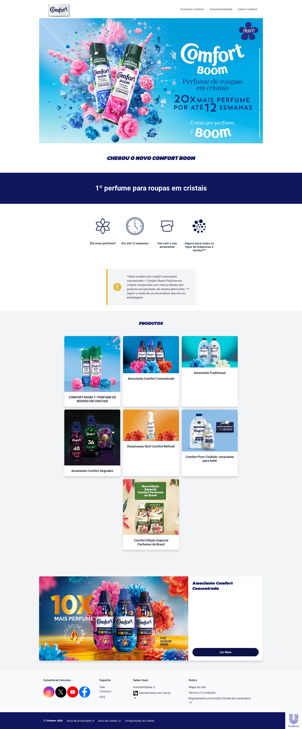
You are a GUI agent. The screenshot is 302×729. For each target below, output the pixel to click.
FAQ (102, 697)
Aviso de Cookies (108, 720)
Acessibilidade (142, 687)
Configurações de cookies (139, 720)
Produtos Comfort (192, 9)
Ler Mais (225, 652)
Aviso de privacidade (79, 720)
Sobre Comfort (247, 9)
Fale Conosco (105, 689)
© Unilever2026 (53, 720)
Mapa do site (197, 687)
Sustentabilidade (221, 9)
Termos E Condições (202, 693)
